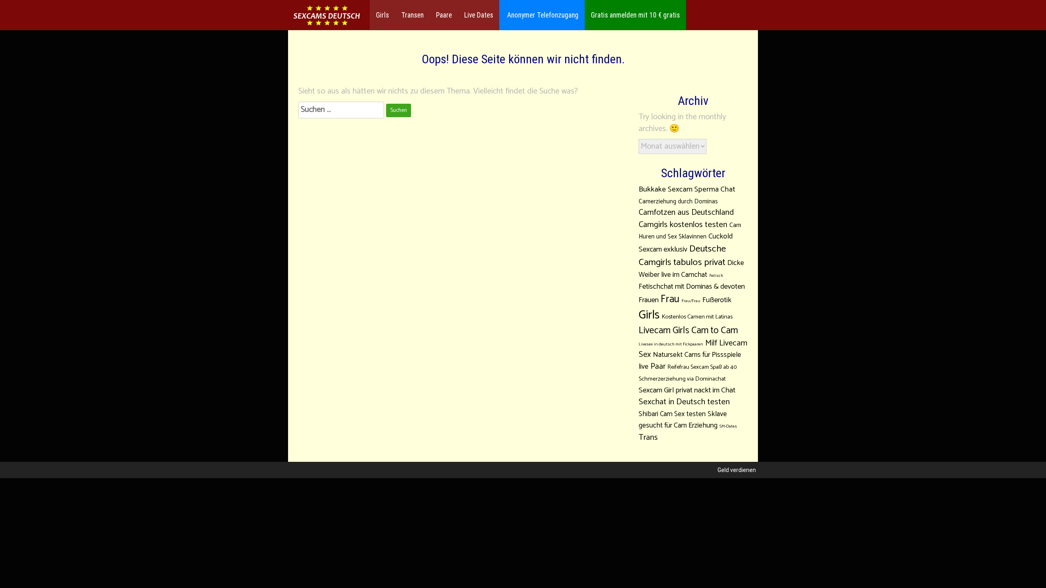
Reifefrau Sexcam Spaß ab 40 (702, 367)
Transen (412, 15)
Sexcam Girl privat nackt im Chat (687, 390)
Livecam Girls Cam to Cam (688, 330)
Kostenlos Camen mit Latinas (697, 317)
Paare (444, 15)
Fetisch (716, 275)
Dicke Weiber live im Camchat (691, 269)
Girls (382, 15)
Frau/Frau (691, 301)
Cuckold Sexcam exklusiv (686, 243)
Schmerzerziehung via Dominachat (682, 379)
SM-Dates (728, 426)
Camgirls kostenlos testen (683, 225)
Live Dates (478, 15)
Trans (648, 437)
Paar (658, 366)
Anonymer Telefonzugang (542, 15)
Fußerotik (716, 300)
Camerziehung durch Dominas (678, 201)
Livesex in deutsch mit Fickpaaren (671, 344)
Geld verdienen (736, 470)
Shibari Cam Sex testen (672, 414)
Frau (670, 299)
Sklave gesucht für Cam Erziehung (683, 420)
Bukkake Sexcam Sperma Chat (687, 189)
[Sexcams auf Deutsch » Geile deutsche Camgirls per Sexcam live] (327, 15)
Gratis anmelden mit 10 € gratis (635, 15)
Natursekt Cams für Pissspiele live (690, 361)
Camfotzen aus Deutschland (686, 212)
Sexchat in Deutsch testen (684, 402)
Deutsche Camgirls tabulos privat (682, 255)
